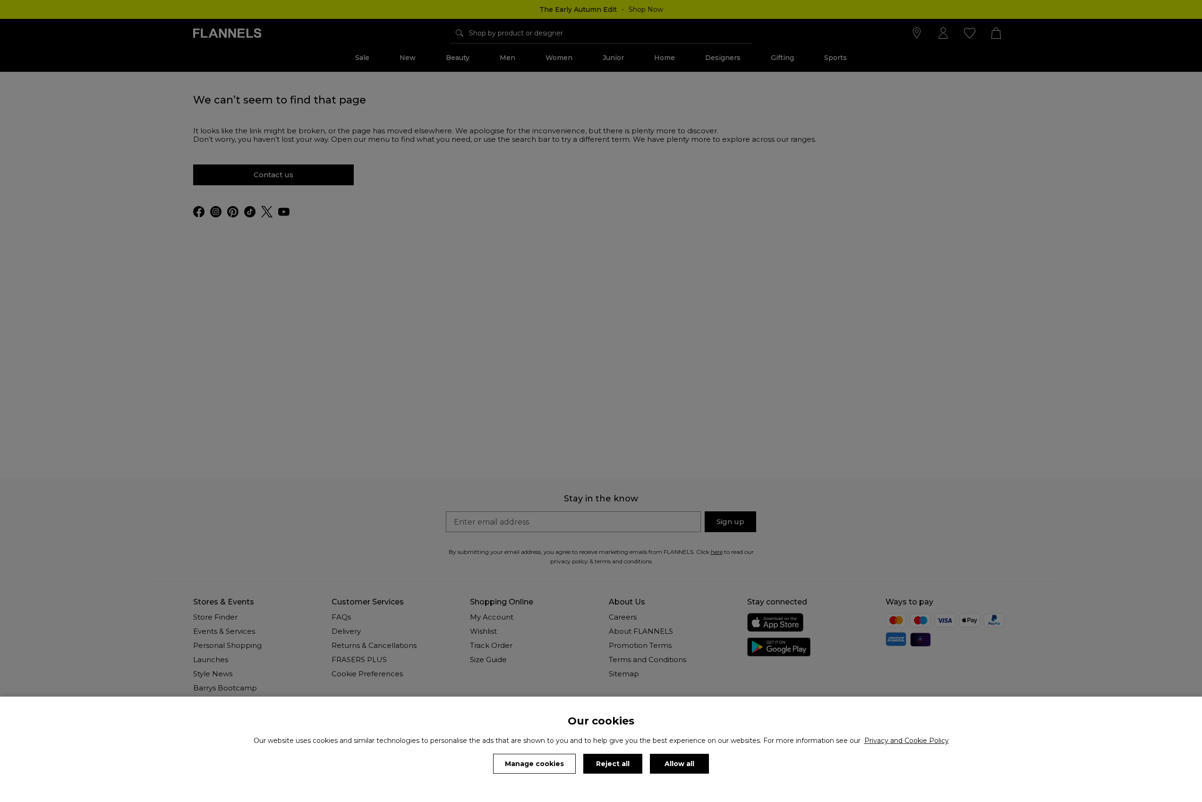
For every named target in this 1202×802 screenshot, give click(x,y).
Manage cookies (534, 763)
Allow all (679, 763)
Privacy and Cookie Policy (906, 740)
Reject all (613, 763)
